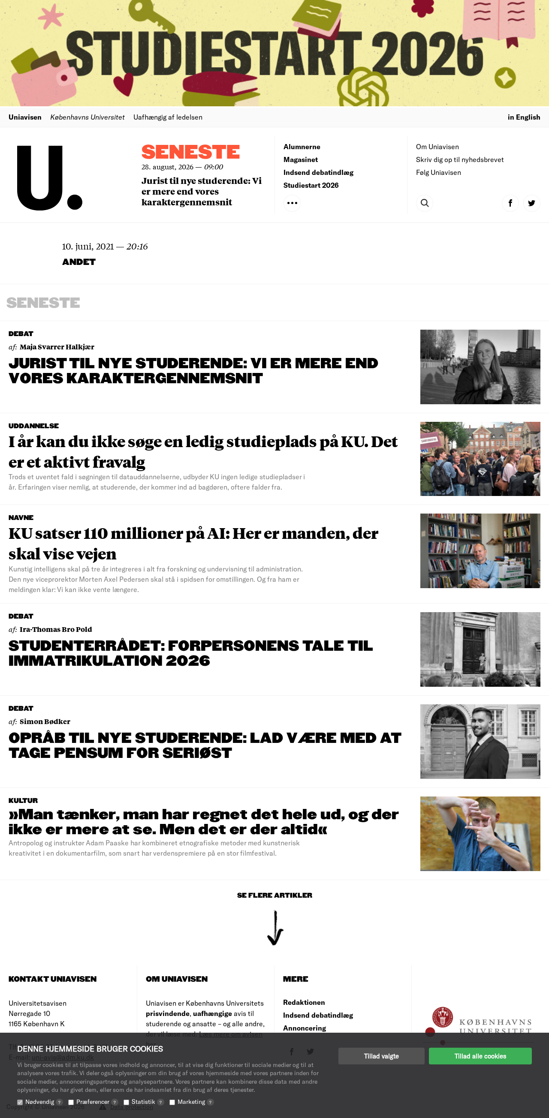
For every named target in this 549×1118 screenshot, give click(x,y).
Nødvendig (42, 1101)
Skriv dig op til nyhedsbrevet (460, 159)
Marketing (194, 1101)
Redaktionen (304, 1002)
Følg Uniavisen (438, 172)
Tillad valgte (381, 1056)
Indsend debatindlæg (318, 172)
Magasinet (301, 159)
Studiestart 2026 (311, 185)
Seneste (191, 152)
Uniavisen (25, 117)
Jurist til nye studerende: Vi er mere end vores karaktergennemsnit (202, 191)
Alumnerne (302, 146)
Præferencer (96, 1101)
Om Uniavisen (437, 146)
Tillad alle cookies (480, 1056)
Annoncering (304, 1028)
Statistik (147, 1101)
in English (524, 117)
